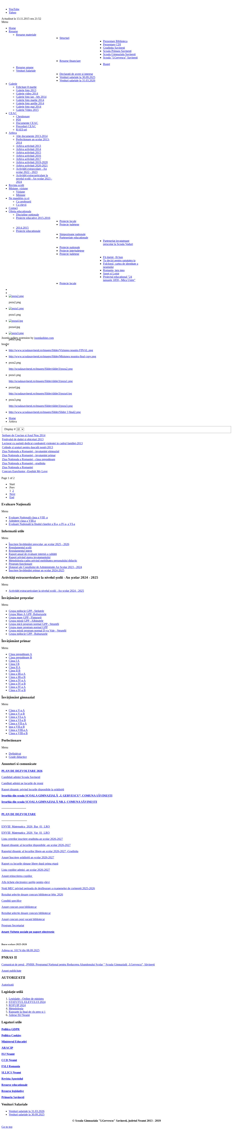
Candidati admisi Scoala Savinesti (20, 777)
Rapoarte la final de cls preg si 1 (27, 1011)
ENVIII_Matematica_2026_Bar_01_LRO (25, 826)
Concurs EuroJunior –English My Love (25, 471)
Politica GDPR (10, 1029)
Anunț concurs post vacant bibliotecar (23, 919)
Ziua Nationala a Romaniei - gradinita (23, 463)
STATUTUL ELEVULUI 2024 (27, 1001)
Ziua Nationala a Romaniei (17, 467)
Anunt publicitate (11, 970)
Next (12, 494)
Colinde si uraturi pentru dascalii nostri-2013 (27, 447)
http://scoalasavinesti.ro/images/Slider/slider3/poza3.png (41, 405)
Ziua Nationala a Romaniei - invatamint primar (29, 455)
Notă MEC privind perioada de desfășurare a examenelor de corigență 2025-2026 (48, 888)
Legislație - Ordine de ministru (26, 998)
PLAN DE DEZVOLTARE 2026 (21, 770)
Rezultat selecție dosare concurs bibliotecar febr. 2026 (32, 894)
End (11, 497)
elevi (47, 882)
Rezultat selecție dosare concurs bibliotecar (26, 913)
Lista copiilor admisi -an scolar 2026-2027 (25, 869)
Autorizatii (7, 984)
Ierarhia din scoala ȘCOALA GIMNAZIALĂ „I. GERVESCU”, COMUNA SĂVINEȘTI (56, 795)
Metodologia (16, 1008)
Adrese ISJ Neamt (19, 1015)
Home (12, 418)
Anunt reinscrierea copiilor (17, 875)
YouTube (14, 9)
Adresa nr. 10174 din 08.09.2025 (20, 950)
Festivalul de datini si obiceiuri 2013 (23, 439)
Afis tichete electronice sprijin (18, 882)
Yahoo (12, 12)
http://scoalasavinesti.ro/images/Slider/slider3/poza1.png (41, 381)
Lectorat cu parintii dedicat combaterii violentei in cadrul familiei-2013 (42, 443)
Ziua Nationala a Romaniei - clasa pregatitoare (28, 459)
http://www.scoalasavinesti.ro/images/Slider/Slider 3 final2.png (45, 412)
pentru (40, 882)
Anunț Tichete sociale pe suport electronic (27, 931)
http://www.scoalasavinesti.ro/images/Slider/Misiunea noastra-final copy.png (52, 356)
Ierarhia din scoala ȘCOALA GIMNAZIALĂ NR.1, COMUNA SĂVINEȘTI (49, 801)
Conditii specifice (11, 900)
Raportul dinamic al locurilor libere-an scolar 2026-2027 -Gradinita (39, 851)
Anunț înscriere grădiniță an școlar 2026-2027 (27, 857)
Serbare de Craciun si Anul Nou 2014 (23, 435)
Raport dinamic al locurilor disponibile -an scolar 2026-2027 (36, 845)
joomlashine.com (44, 337)
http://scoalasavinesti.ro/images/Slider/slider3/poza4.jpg (40, 393)
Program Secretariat (12, 925)
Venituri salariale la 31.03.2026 (26, 1111)
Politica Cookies (11, 1035)
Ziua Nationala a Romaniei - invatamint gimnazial (30, 451)
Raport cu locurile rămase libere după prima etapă (29, 863)
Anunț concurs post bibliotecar (19, 906)
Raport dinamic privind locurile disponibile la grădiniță (32, 789)
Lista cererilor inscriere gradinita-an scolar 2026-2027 (32, 838)
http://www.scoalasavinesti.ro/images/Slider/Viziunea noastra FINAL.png (51, 350)
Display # (10, 429)
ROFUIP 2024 (17, 1005)
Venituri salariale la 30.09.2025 (26, 1114)
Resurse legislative (12, 1091)
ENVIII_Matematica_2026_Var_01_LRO (25, 832)
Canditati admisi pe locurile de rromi (22, 783)
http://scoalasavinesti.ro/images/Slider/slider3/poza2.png (41, 368)
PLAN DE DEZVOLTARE (18, 814)
